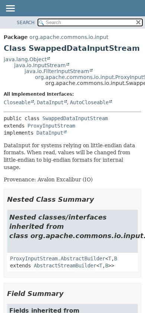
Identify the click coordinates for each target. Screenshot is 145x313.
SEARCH (26, 22)
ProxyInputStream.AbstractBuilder (57, 258)
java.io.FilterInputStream (57, 71)
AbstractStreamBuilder (65, 265)
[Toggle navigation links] (10, 9)
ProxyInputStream (51, 126)
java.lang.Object (25, 59)
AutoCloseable (89, 102)
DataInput (50, 102)
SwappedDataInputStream (75, 118)
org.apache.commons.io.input (68, 37)
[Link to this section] (99, 199)
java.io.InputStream (40, 65)
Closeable (17, 102)
